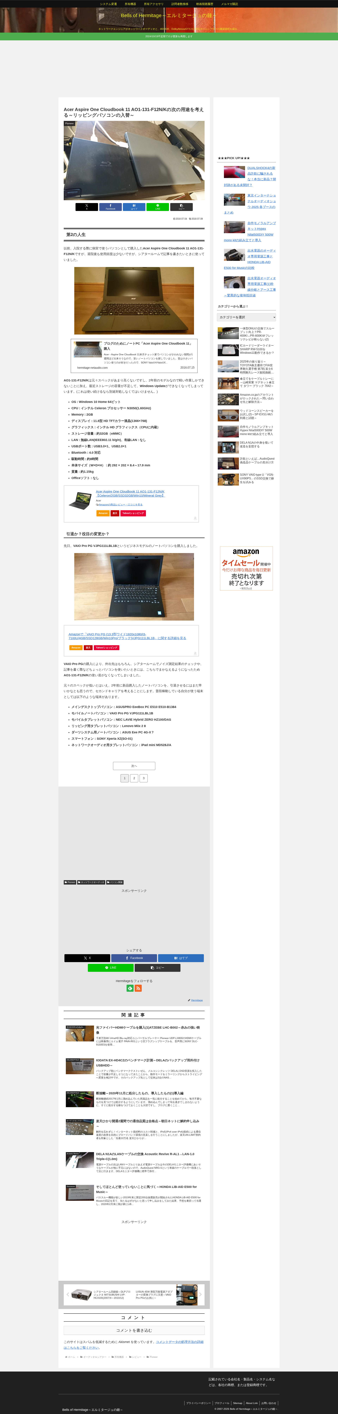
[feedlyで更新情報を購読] (130, 988)
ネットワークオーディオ (92, 882)
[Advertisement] (164, 68)
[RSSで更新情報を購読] (138, 988)
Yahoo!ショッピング (133, 513)
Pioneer (71, 882)
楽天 (115, 513)
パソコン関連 (116, 882)
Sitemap (237, 1403)
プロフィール (222, 1403)
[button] (181, 207)
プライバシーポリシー (198, 1403)
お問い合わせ (268, 1403)
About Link (252, 1403)
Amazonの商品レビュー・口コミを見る (121, 504)
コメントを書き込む (134, 1330)
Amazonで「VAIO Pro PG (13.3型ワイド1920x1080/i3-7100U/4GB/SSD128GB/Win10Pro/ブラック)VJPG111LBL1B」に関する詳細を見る (127, 636)
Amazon (103, 513)
